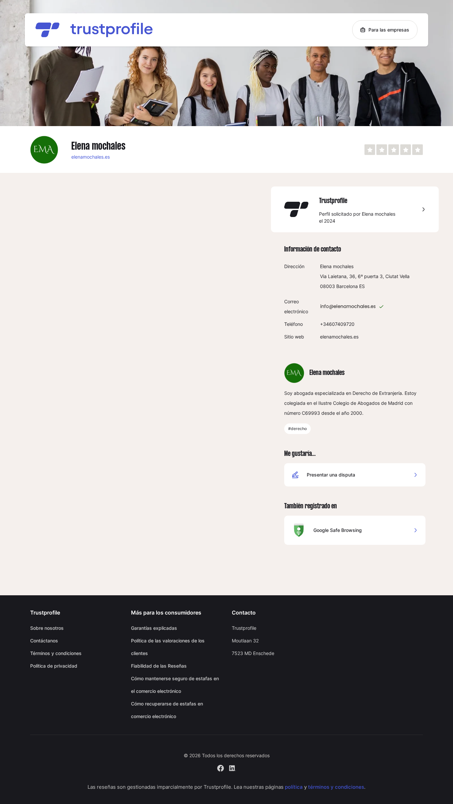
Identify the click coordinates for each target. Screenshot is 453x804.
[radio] (369, 149)
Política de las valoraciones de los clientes (168, 647)
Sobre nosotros (47, 628)
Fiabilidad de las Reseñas (159, 666)
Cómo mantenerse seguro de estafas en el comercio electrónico (175, 685)
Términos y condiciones (56, 653)
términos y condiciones (336, 787)
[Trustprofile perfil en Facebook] (220, 767)
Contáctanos (44, 640)
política (294, 787)
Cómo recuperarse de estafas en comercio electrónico (167, 710)
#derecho (297, 428)
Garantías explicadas (154, 628)
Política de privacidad (53, 666)
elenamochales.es (90, 157)
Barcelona (347, 286)
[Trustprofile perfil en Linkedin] (232, 767)
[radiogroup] (393, 149)
